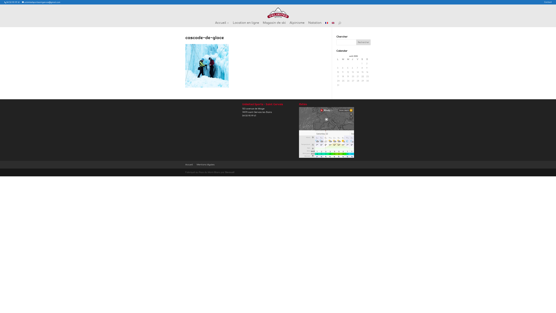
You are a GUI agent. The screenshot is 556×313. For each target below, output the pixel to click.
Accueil (220, 23)
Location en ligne (246, 23)
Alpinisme (297, 23)
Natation (315, 23)
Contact (548, 2)
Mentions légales (206, 165)
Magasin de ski (274, 23)
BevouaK (230, 172)
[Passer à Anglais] (333, 24)
